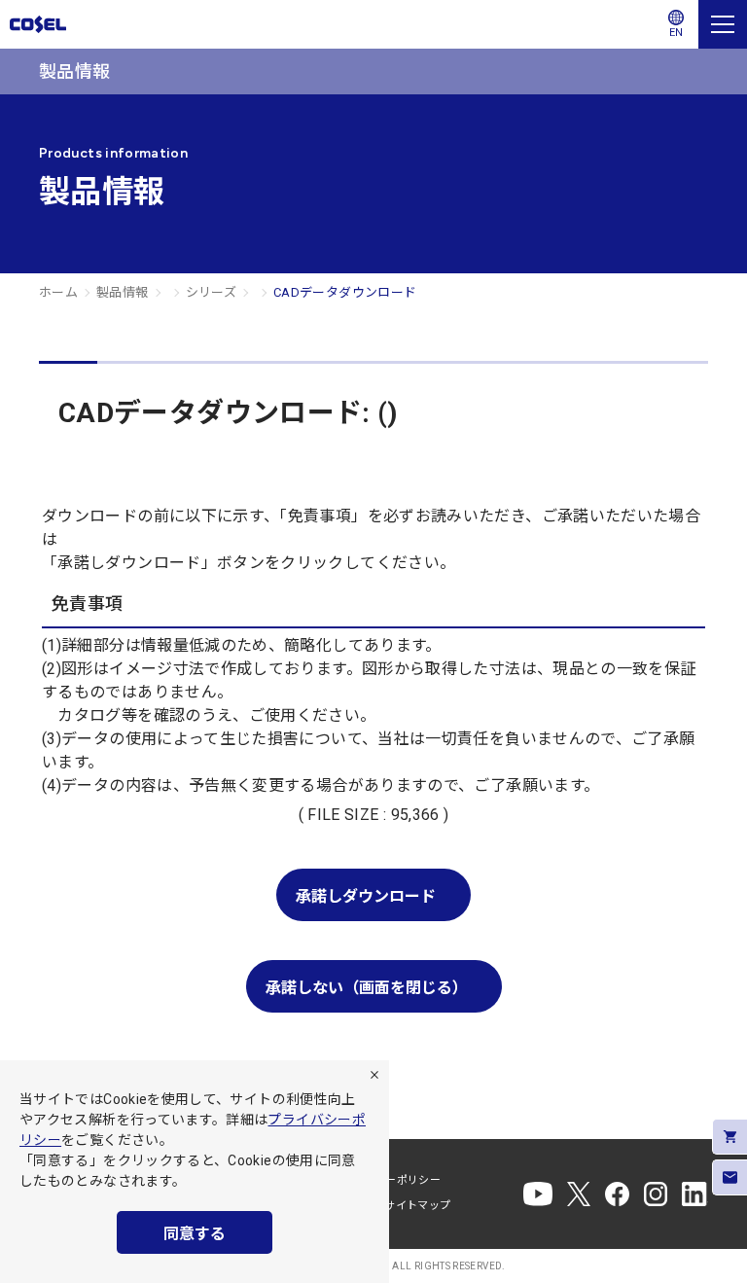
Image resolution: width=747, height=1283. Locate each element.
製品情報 (122, 292)
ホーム (58, 292)
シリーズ (211, 292)
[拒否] (374, 1075)
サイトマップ (417, 1205)
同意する (194, 1234)
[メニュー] (722, 24)
